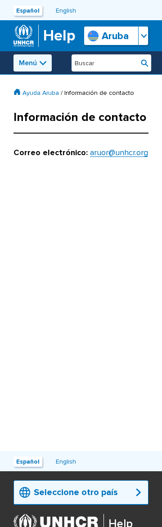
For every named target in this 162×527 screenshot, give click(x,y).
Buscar (144, 62)
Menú (28, 62)
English (66, 10)
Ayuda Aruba (40, 93)
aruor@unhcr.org (119, 152)
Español (28, 10)
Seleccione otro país (76, 492)
